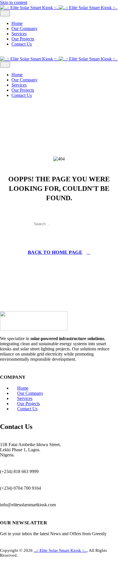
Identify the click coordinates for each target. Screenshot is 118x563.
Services (19, 33)
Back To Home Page (55, 252)
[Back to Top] (3, 560)
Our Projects (22, 38)
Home (17, 23)
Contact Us (21, 44)
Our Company (24, 28)
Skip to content (13, 2)
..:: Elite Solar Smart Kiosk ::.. (60, 550)
